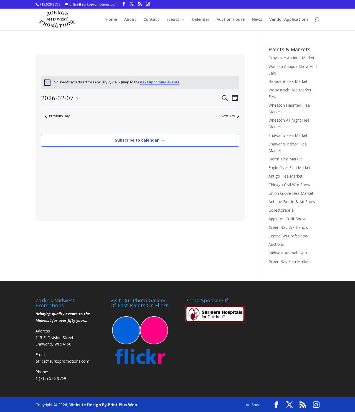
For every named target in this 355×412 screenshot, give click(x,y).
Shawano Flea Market (288, 135)
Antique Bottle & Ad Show (291, 201)
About (130, 19)
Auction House (231, 19)
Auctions (276, 244)
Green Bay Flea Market (289, 261)
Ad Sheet (254, 404)
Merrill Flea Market (285, 159)
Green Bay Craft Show (288, 227)
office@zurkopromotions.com (62, 361)
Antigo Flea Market (285, 176)
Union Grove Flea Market (290, 193)
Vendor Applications (288, 19)
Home (111, 19)
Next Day (228, 116)
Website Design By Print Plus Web (103, 404)
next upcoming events (159, 82)
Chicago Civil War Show (289, 184)
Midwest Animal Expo (287, 252)
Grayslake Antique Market (291, 57)
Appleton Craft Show (287, 218)
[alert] (140, 82)
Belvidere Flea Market (288, 81)
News (257, 19)
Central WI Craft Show (288, 236)
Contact (151, 19)
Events (172, 19)
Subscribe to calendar (137, 140)
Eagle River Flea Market (289, 167)
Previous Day (59, 116)
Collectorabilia (281, 210)
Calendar (200, 19)
